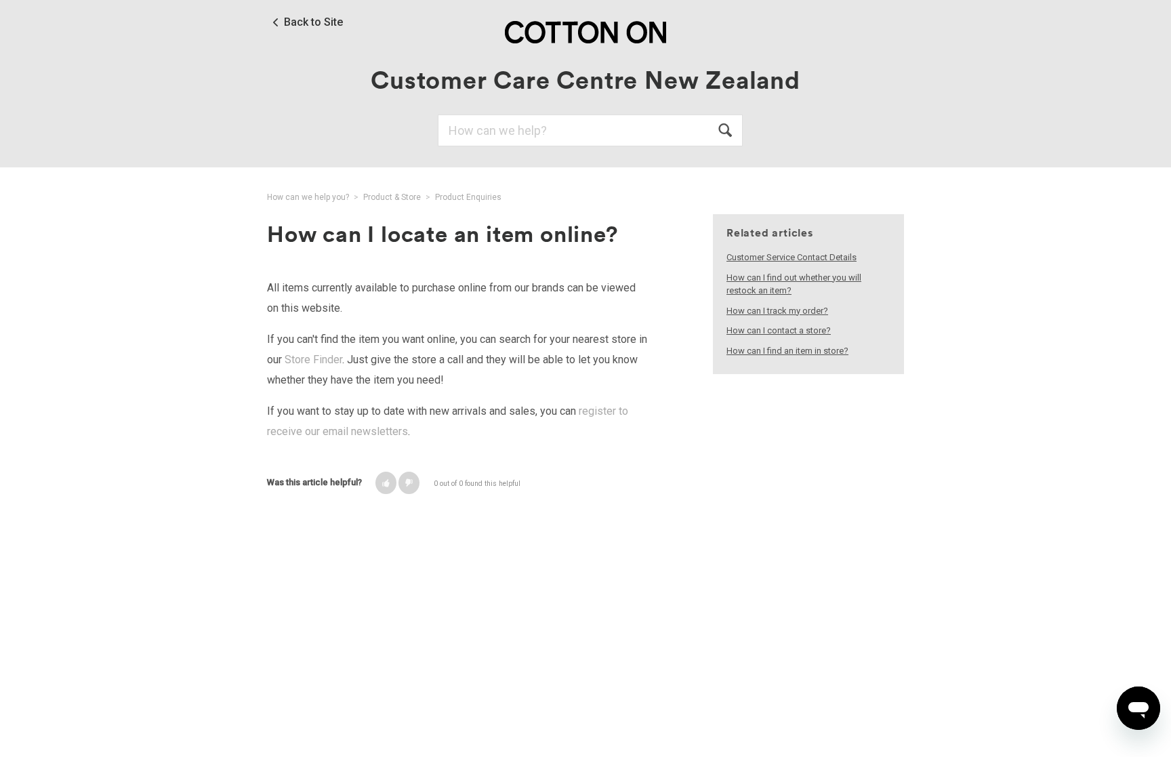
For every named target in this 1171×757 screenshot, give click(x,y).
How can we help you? (308, 197)
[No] (408, 483)
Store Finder (313, 359)
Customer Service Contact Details (791, 257)
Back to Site (313, 22)
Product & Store (392, 197)
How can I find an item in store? (787, 351)
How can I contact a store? (778, 330)
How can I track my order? (777, 311)
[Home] (585, 31)
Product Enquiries (468, 197)
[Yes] (385, 483)
